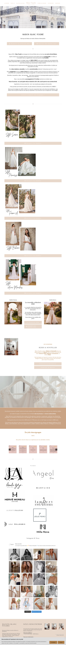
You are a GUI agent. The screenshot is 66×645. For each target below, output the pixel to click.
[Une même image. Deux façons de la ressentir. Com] (27, 554)
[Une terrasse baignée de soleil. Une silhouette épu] (14, 604)
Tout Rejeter (53, 642)
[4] (13, 446)
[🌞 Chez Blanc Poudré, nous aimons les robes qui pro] (51, 591)
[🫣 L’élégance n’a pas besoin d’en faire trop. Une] (14, 591)
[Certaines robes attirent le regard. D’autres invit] (39, 604)
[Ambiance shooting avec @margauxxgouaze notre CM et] (27, 579)
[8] (53, 446)
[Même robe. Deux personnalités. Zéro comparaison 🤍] (14, 554)
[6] (33, 446)
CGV (63, 634)
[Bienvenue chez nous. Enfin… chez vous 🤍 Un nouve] (14, 567)
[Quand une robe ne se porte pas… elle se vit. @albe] (39, 579)
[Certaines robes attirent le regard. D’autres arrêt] (27, 591)
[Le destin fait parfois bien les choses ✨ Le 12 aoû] (27, 567)
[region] (33, 641)
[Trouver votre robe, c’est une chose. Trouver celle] (14, 579)
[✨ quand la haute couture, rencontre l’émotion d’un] (27, 604)
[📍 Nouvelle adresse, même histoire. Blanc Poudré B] (51, 567)
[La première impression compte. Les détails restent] (51, 579)
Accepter (61, 642)
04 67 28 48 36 (26, 635)
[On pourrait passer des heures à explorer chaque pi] (39, 591)
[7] (43, 446)
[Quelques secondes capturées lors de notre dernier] (51, 604)
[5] (23, 446)
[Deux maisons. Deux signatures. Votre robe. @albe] (39, 554)
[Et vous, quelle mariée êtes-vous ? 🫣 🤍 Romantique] (51, 554)
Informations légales (58, 634)
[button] (10, 450)
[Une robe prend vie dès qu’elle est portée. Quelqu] (39, 567)
